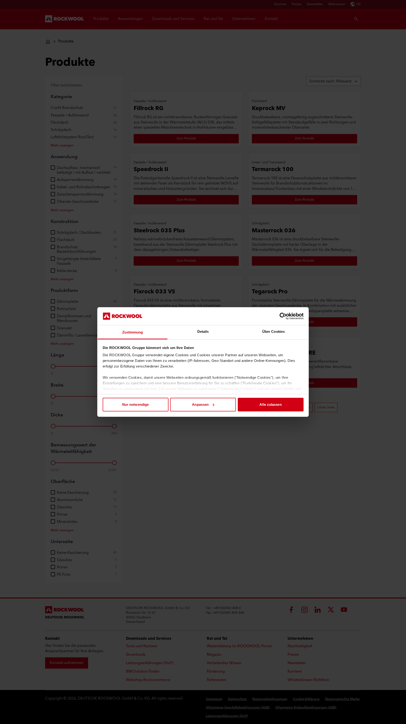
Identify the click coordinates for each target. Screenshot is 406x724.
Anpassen (200, 404)
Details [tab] (203, 331)
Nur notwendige (135, 404)
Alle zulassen (270, 404)
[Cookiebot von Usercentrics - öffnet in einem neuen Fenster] (283, 316)
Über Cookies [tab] (273, 331)
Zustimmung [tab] (132, 332)
